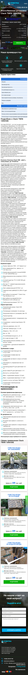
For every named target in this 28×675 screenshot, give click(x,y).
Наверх (25, 3)
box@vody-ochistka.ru (6, 7)
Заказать (19, 42)
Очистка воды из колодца (8, 650)
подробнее (14, 487)
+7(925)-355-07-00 (22, 7)
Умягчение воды (5, 653)
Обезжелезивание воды (7, 651)
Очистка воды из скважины (8, 648)
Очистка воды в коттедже (8, 647)
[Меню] (2, 2)
